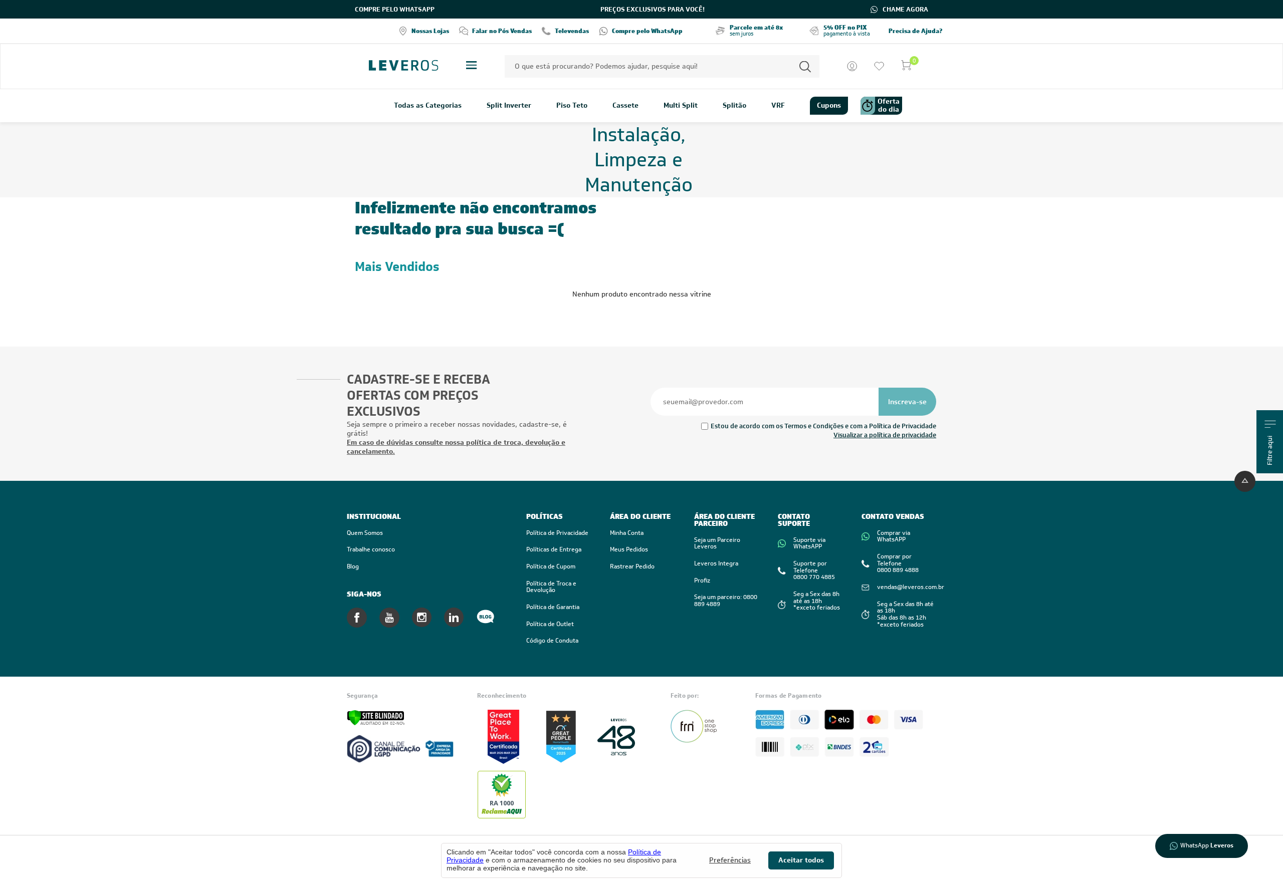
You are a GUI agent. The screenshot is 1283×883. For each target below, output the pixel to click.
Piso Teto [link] (571, 106)
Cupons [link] (829, 105)
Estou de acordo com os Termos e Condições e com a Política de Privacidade (823, 426)
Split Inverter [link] (509, 106)
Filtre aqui (1270, 450)
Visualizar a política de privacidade (884, 435)
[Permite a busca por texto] (805, 66)
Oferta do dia (889, 105)
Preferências (730, 860)
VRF (778, 106)
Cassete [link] (625, 106)
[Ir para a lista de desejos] (879, 66)
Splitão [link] (734, 106)
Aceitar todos (801, 859)
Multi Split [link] (681, 106)
